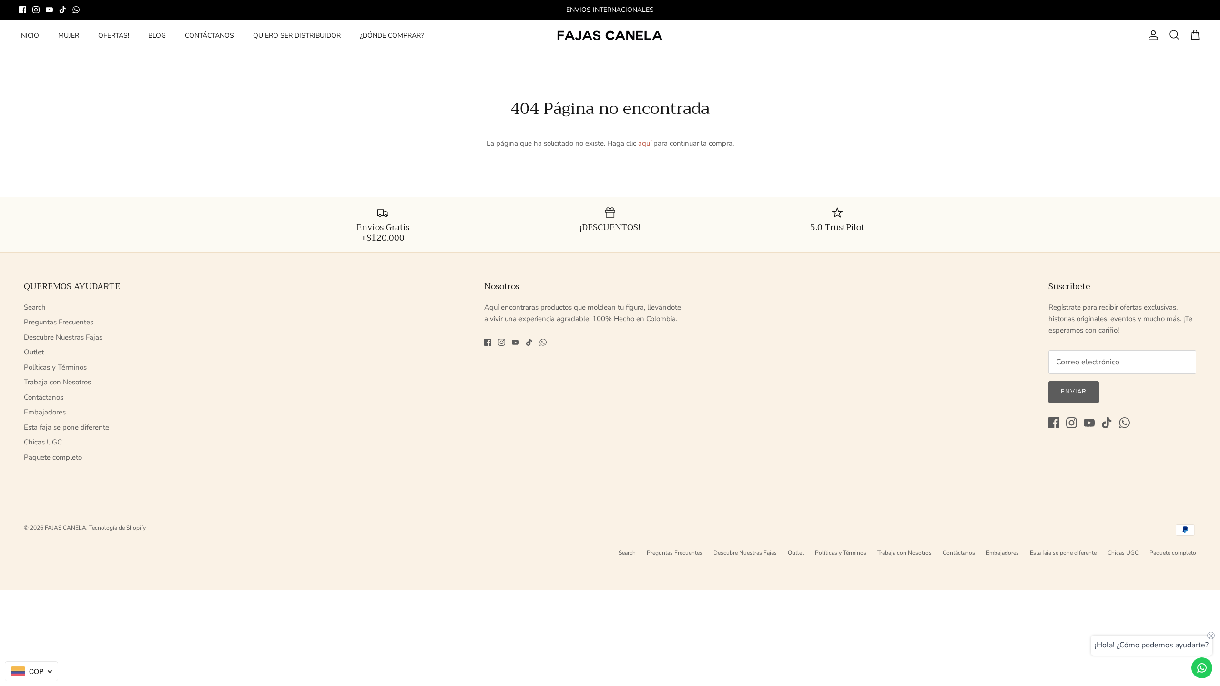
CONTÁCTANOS (209, 35)
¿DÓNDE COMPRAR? (392, 35)
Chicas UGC (43, 442)
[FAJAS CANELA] (610, 35)
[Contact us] (1201, 667)
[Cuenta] (1151, 35)
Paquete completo (53, 457)
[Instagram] (36, 9)
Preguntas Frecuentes (58, 322)
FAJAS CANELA (65, 528)
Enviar (1074, 391)
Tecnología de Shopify (117, 528)
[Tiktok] (62, 9)
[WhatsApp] (76, 9)
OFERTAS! (113, 35)
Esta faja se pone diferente (66, 427)
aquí (644, 143)
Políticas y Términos (55, 367)
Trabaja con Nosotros (57, 382)
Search (35, 307)
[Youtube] (49, 9)
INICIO (29, 35)
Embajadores (45, 412)
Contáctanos (43, 397)
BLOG (157, 35)
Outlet (34, 352)
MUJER (68, 35)
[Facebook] (22, 9)
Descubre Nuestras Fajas (63, 337)
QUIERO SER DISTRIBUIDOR (297, 35)
